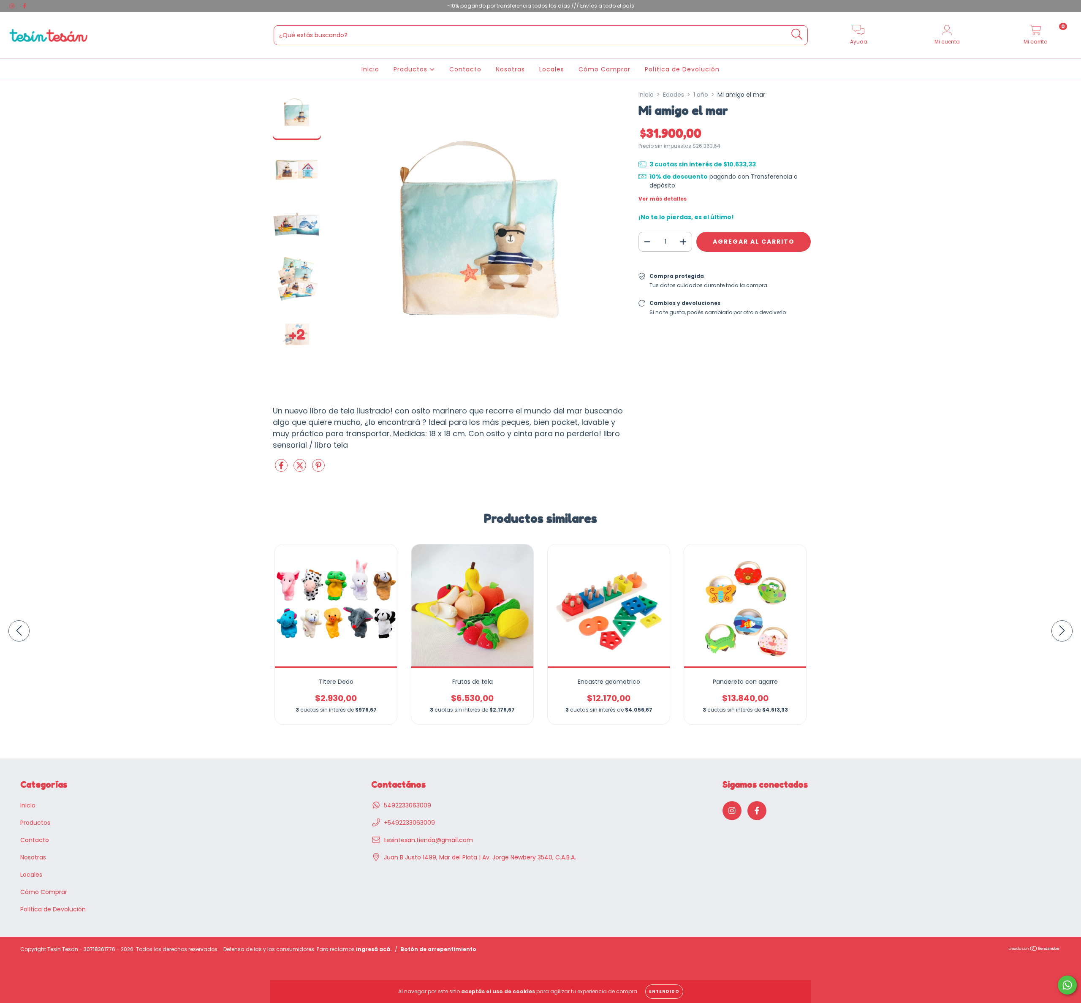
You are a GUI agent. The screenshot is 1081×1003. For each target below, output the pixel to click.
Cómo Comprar (604, 69)
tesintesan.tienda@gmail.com (428, 840)
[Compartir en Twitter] (300, 469)
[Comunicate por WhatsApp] (1067, 985)
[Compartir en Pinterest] (318, 469)
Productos (411, 69)
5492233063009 (407, 805)
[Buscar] (797, 34)
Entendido (664, 991)
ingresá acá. (374, 949)
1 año (700, 94)
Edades (673, 94)
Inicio (370, 69)
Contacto (465, 69)
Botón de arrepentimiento (438, 949)
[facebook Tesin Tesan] (24, 6)
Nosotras (510, 69)
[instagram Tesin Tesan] (12, 6)
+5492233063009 (409, 822)
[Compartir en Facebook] (282, 469)
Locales (551, 69)
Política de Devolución (682, 69)
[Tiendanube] (1034, 949)
